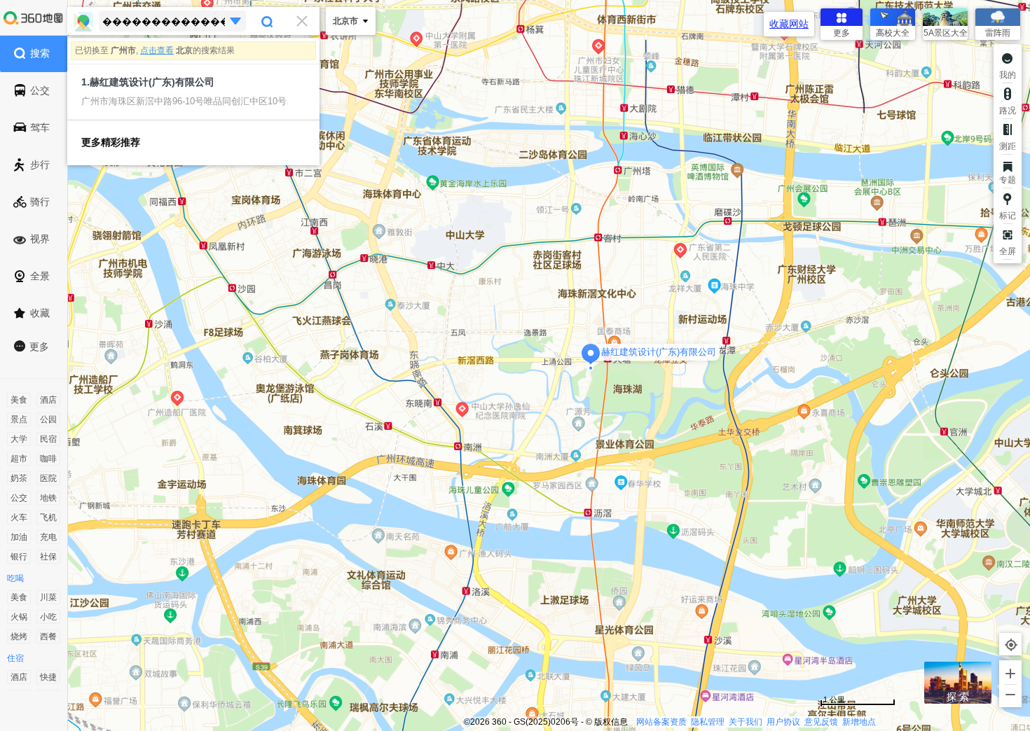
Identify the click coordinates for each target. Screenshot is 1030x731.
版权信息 (611, 722)
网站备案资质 (661, 722)
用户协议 (783, 722)
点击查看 (157, 50)
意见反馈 (821, 722)
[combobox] (193, 21)
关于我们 (745, 722)
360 (499, 722)
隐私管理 (708, 722)
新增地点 (859, 722)
